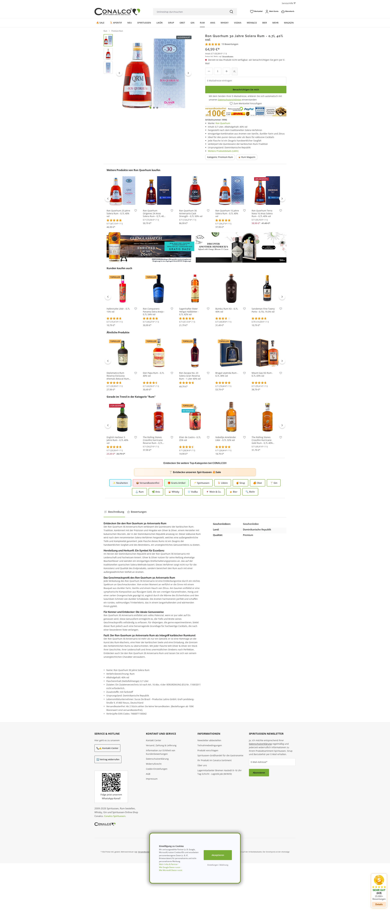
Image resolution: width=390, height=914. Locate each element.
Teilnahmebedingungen (209, 745)
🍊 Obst (257, 482)
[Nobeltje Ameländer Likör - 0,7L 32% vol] (231, 417)
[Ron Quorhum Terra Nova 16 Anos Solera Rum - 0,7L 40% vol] (267, 190)
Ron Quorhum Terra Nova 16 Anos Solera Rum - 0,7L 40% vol (262, 213)
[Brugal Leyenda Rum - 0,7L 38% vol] (231, 353)
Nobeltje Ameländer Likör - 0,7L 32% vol (225, 439)
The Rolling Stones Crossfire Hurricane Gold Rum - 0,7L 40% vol (262, 440)
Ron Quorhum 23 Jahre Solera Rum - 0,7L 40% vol (118, 213)
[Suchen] (231, 11)
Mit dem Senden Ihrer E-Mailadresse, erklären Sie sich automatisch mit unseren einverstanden (245, 98)
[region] (148, 73)
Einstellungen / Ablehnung (217, 865)
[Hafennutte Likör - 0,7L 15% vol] (122, 288)
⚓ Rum (139, 491)
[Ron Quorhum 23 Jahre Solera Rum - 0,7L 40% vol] (122, 190)
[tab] (114, 512)
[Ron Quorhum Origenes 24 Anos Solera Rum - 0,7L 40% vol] (159, 190)
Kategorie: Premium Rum (220, 157)
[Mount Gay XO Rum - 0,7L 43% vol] (267, 353)
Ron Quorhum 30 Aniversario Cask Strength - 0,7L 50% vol (190, 213)
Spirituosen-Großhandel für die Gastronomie (220, 755)
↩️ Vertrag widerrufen (107, 759)
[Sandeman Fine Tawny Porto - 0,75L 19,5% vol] (267, 288)
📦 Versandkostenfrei (147, 482)
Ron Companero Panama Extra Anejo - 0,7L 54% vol (154, 311)
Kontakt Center (153, 740)
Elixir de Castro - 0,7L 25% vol (190, 439)
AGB (148, 773)
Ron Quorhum (223, 123)
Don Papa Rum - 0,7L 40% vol (153, 374)
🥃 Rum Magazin (246, 157)
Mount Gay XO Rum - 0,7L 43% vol (262, 374)
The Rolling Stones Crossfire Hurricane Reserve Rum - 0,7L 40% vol (153, 440)
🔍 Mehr (250, 491)
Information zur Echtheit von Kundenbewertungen (160, 752)
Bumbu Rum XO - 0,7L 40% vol (226, 310)
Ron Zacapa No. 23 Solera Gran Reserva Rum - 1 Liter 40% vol (190, 376)
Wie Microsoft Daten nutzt (170, 870)
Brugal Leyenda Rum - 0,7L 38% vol (226, 374)
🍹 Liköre (223, 482)
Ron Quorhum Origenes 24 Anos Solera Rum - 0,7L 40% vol (154, 213)
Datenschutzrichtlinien (229, 99)
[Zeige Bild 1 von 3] (150, 108)
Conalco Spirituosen (114, 816)
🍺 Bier (233, 491)
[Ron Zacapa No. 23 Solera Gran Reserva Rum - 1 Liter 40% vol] (195, 353)
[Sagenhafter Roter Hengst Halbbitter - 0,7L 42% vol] (195, 288)
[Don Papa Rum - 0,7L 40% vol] (159, 353)
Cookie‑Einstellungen (156, 768)
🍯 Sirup (240, 482)
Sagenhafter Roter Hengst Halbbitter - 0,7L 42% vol (189, 311)
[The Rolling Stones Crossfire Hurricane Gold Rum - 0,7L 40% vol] (267, 417)
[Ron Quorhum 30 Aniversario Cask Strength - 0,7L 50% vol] (195, 190)
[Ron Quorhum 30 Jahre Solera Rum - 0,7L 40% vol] (154, 73)
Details (379, 904)
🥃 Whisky (173, 491)
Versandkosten (227, 56)
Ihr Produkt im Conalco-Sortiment (214, 760)
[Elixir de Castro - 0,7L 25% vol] (195, 417)
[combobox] (189, 11)
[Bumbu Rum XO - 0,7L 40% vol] (231, 288)
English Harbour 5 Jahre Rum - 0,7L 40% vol (117, 440)
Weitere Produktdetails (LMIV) (223, 151)
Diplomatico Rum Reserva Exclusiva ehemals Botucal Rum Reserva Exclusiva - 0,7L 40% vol (119, 376)
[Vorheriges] (119, 73)
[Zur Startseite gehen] (117, 11)
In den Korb (122, 201)
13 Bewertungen (230, 44)
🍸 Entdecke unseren (195, 472)
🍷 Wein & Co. (213, 491)
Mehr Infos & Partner (168, 864)
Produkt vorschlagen (207, 750)
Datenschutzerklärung (157, 758)
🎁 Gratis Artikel (176, 482)
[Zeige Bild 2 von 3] (154, 108)
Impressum (152, 778)
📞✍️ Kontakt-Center (107, 748)
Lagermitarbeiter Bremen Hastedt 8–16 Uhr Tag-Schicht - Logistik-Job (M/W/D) (219, 772)
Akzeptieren (218, 855)
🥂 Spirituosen (201, 482)
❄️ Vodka (193, 491)
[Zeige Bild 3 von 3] (157, 108)
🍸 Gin (273, 482)
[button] (379, 887)
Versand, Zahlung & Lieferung (161, 745)
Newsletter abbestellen (209, 740)
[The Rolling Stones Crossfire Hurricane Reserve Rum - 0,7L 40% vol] (159, 417)
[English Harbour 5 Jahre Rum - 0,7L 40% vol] (122, 417)
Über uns (202, 765)
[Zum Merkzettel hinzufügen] (136, 211)
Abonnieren (259, 772)
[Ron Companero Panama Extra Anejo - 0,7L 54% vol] (159, 288)
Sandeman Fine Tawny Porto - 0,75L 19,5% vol (263, 310)
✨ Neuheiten (120, 482)
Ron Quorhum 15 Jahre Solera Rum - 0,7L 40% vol (227, 213)
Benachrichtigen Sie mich (246, 89)
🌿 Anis (156, 491)
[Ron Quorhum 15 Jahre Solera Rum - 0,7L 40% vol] (231, 190)
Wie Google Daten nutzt (169, 867)
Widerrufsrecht (153, 763)
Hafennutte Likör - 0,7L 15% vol (118, 310)
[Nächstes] (188, 73)
